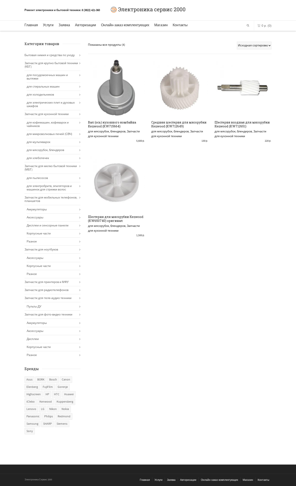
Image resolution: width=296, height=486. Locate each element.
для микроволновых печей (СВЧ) (49, 134)
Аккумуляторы (37, 209)
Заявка (64, 25)
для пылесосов (37, 178)
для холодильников (40, 95)
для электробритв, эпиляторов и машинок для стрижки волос (49, 188)
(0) (267, 25)
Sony (29, 431)
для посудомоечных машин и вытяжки (47, 77)
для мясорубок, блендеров (106, 131)
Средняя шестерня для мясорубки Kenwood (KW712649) (179, 124)
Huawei (69, 394)
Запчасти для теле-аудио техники (48, 298)
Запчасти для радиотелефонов (46, 290)
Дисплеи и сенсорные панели (47, 226)
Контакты (180, 25)
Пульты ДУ (34, 307)
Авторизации (85, 25)
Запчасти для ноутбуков (41, 250)
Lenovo (31, 409)
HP (47, 394)
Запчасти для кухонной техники (46, 114)
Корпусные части (39, 234)
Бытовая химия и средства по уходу (49, 55)
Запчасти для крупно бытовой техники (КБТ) (51, 65)
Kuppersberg (65, 402)
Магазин (161, 25)
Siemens (62, 424)
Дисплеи (33, 339)
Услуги (48, 25)
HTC (56, 394)
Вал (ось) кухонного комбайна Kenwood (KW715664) (112, 124)
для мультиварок (38, 142)
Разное (32, 242)
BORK (40, 380)
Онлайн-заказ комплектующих (125, 25)
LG (42, 409)
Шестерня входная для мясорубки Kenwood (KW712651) (242, 124)
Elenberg (32, 387)
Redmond (64, 416)
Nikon (53, 409)
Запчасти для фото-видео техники (48, 315)
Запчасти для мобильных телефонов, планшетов (50, 199)
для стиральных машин (43, 87)
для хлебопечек (38, 158)
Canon (66, 380)
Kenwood (45, 402)
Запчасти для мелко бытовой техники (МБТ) (50, 168)
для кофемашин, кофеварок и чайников (48, 124)
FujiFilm (48, 387)
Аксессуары (35, 217)
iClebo (30, 402)
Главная (31, 25)
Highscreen (33, 394)
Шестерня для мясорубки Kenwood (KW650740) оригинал (115, 219)
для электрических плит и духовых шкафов (51, 104)
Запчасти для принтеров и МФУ (46, 282)
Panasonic (32, 416)
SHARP (47, 424)
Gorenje (63, 387)
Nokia (65, 409)
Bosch (53, 380)
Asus (29, 380)
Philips (48, 416)
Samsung (32, 424)
